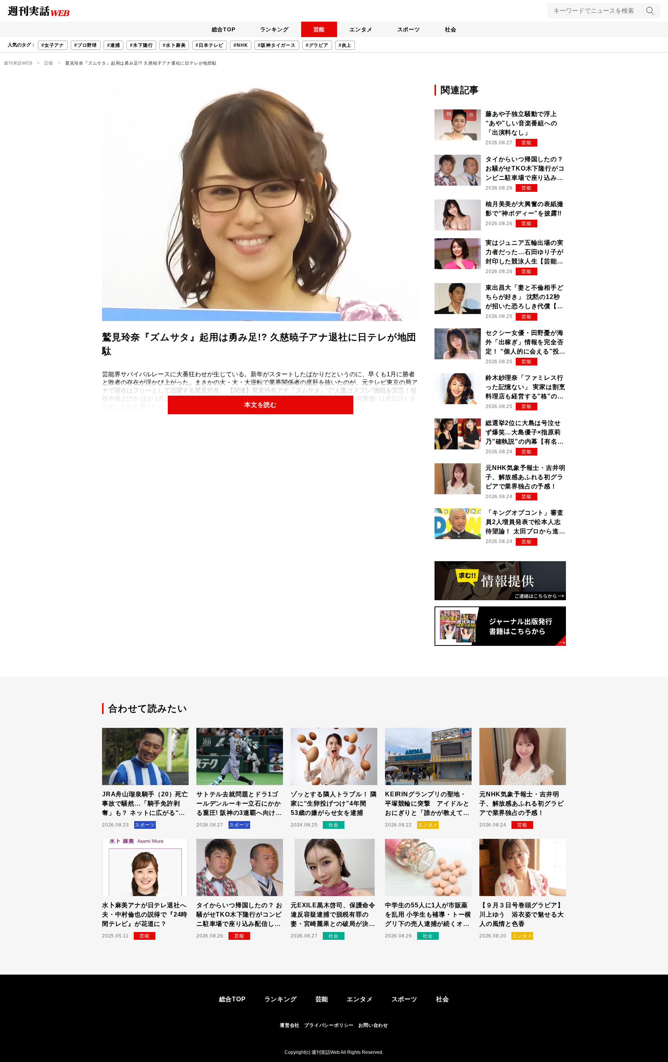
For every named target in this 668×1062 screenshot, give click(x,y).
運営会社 (290, 1025)
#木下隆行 (141, 45)
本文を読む (260, 404)
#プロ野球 (85, 45)
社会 (451, 29)
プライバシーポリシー (329, 1025)
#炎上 (345, 45)
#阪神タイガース (276, 45)
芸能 (319, 29)
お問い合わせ (373, 1025)
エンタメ (360, 29)
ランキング (274, 29)
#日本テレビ (209, 45)
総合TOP (223, 29)
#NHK (240, 45)
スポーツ (408, 29)
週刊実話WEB (18, 63)
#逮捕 (113, 45)
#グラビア (317, 45)
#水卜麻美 (174, 45)
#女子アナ (52, 45)
